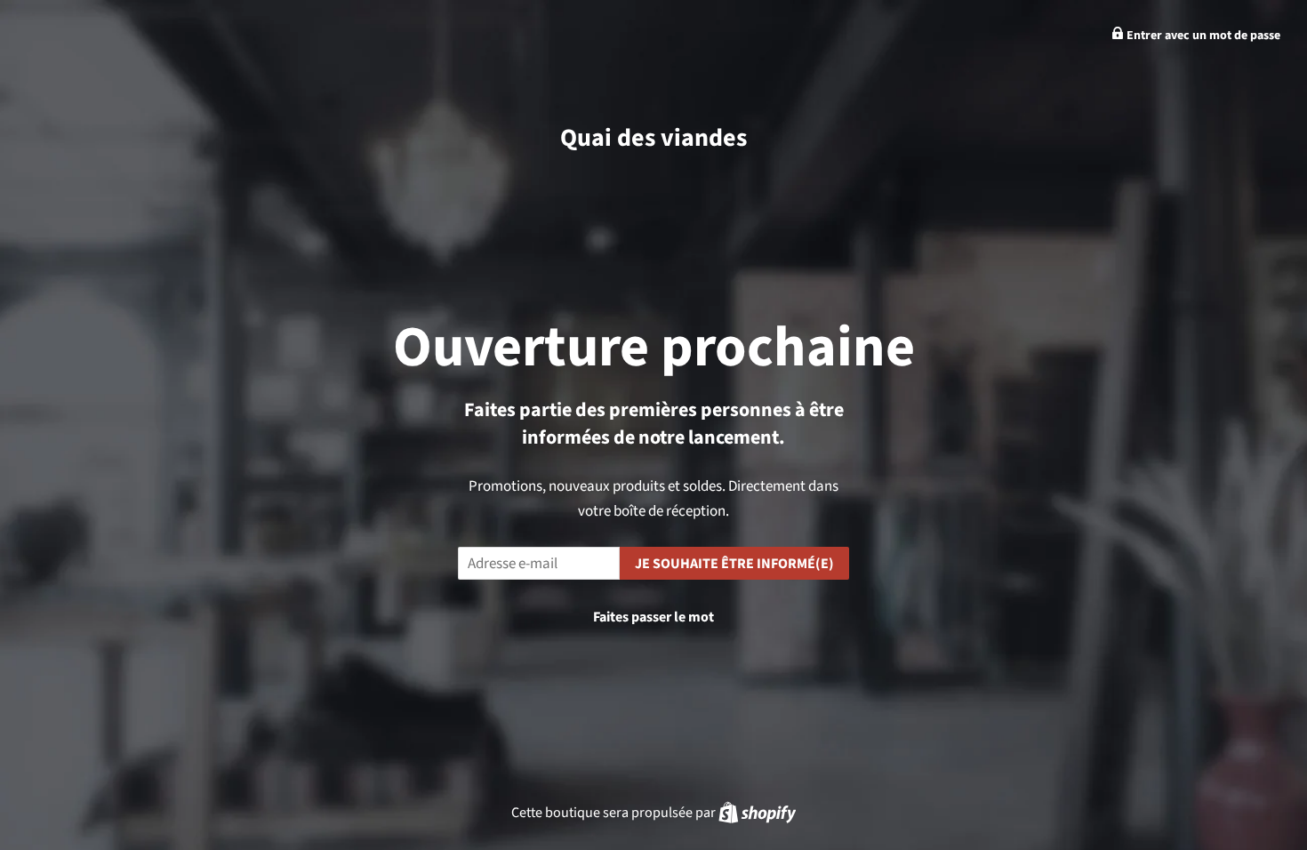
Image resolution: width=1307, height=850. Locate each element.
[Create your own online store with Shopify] (757, 812)
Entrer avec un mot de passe (1202, 35)
